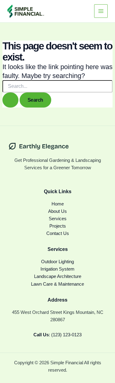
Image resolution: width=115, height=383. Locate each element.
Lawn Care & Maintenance (57, 284)
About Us (57, 211)
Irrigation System (57, 269)
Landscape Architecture (57, 276)
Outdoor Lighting (57, 261)
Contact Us (57, 233)
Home (58, 203)
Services (58, 218)
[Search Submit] (10, 99)
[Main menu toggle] (101, 11)
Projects (57, 226)
